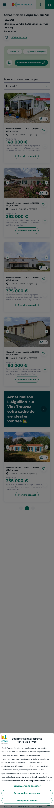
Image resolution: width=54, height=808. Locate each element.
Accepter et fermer (27, 800)
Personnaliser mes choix (27, 793)
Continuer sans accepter (27, 786)
